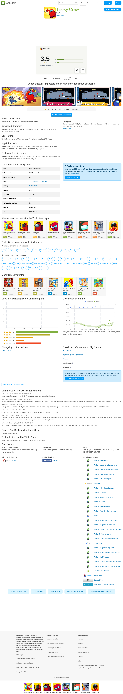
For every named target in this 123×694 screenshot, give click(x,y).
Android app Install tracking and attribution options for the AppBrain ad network (91, 667)
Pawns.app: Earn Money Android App (27, 667)
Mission (36, 263)
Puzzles (29, 263)
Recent (44, 259)
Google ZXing (98, 580)
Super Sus (111, 232)
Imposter (31, 259)
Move (42, 263)
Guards (115, 263)
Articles (80, 656)
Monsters (113, 259)
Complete (102, 263)
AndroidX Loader (99, 502)
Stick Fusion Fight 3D (69, 289)
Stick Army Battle (53, 289)
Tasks (62, 259)
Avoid (77, 250)
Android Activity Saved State (103, 497)
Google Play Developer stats (55, 643)
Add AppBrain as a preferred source (14, 384)
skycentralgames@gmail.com (73, 355)
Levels (4, 263)
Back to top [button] (118, 676)
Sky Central (19, 275)
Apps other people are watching (101, 591)
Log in (118, 3)
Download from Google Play (62, 114)
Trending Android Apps (54, 648)
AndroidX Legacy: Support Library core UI (107, 562)
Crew (29, 250)
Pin (61, 263)
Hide (56, 259)
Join (23, 263)
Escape (36, 250)
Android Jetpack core (101, 460)
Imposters (45, 268)
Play (18, 259)
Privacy (80, 643)
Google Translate (21, 672)
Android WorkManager (101, 557)
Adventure (84, 259)
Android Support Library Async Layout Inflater (107, 566)
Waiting (30, 268)
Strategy (4, 268)
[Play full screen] (82, 70)
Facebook (56, 460)
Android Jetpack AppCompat (103, 488)
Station (18, 268)
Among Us (36, 232)
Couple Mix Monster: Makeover (39, 289)
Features (92, 259)
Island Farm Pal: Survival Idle (99, 289)
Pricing (89, 3)
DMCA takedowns (83, 652)
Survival (105, 259)
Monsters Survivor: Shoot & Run (9, 289)
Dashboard (97, 3)
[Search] (76, 2)
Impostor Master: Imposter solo (54, 232)
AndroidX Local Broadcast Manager (106, 539)
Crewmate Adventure (9, 232)
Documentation (83, 648)
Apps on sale (55, 591)
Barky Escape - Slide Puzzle (84, 289)
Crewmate (76, 259)
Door (67, 263)
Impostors (52, 250)
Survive (99, 259)
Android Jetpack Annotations (104, 474)
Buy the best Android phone (55, 656)
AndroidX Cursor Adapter (102, 534)
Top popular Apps (52, 652)
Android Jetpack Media (102, 506)
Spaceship (43, 250)
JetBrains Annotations (101, 571)
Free (55, 263)
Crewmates (93, 263)
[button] (92, 363)
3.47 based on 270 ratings (38, 181)
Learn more (75, 174)
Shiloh (109, 263)
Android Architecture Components (105, 465)
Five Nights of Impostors (84, 232)
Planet (80, 263)
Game (12, 259)
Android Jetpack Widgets (102, 479)
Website (65, 359)
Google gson (98, 543)
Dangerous (12, 250)
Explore (37, 268)
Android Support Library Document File (107, 552)
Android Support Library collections (106, 520)
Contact (80, 639)
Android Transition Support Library (105, 511)
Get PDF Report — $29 (72, 177)
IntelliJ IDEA (98, 575)
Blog (79, 661)
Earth (86, 263)
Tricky (4, 250)
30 (30, 199)
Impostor (5, 259)
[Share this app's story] (76, 70)
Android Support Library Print (104, 548)
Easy (24, 268)
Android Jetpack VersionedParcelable (106, 470)
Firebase (97, 483)
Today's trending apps (18, 591)
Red (24, 259)
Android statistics (52, 639)
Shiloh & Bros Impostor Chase (69, 232)
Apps (82, 3)
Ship (71, 250)
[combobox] (67, 2)
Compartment (21, 250)
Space (38, 259)
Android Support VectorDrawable (105, 525)
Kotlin (96, 516)
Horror (17, 263)
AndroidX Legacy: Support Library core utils (107, 529)
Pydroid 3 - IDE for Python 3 (24, 663)
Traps (59, 250)
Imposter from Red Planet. (24, 232)
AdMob (14, 460)
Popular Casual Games (75, 591)
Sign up (108, 3)
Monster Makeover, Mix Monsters (24, 289)
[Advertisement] (59, 32)
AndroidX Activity (100, 493)
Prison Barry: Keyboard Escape (99, 232)
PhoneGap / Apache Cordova (104, 585)
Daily (73, 263)
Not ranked (33, 186)
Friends (11, 263)
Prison (69, 259)
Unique (12, 268)
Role (49, 263)
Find (50, 259)
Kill (65, 250)
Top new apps (38, 591)
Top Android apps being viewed (25, 658)
